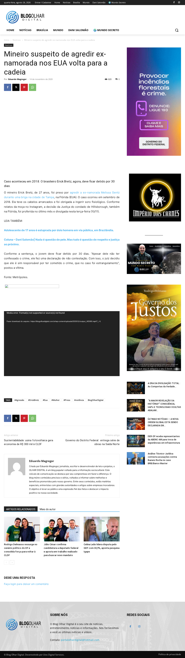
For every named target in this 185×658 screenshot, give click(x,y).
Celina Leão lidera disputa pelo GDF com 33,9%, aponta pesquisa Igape (101, 548)
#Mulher (55, 400)
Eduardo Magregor (17, 79)
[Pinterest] (24, 87)
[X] (16, 87)
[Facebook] (174, 3)
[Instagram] (179, 3)
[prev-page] (6, 562)
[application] (62, 343)
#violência (79, 400)
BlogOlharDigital (95, 400)
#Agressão (19, 400)
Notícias (17, 40)
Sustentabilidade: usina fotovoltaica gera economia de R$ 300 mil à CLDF (28, 442)
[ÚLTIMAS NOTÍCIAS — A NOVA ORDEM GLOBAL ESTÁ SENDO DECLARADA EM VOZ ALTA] (136, 423)
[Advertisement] (62, 386)
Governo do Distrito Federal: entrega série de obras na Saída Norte (92, 442)
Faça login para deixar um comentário (26, 583)
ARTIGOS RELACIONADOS (20, 509)
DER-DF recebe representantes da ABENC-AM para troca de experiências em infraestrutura (164, 439)
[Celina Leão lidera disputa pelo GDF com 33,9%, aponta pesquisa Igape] (102, 529)
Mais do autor (48, 509)
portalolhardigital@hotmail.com (80, 640)
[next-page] (12, 562)
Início (6, 40)
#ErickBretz (33, 400)
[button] (176, 30)
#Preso (67, 400)
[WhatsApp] (32, 87)
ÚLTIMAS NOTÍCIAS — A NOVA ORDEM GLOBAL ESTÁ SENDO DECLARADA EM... (163, 422)
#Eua (45, 400)
